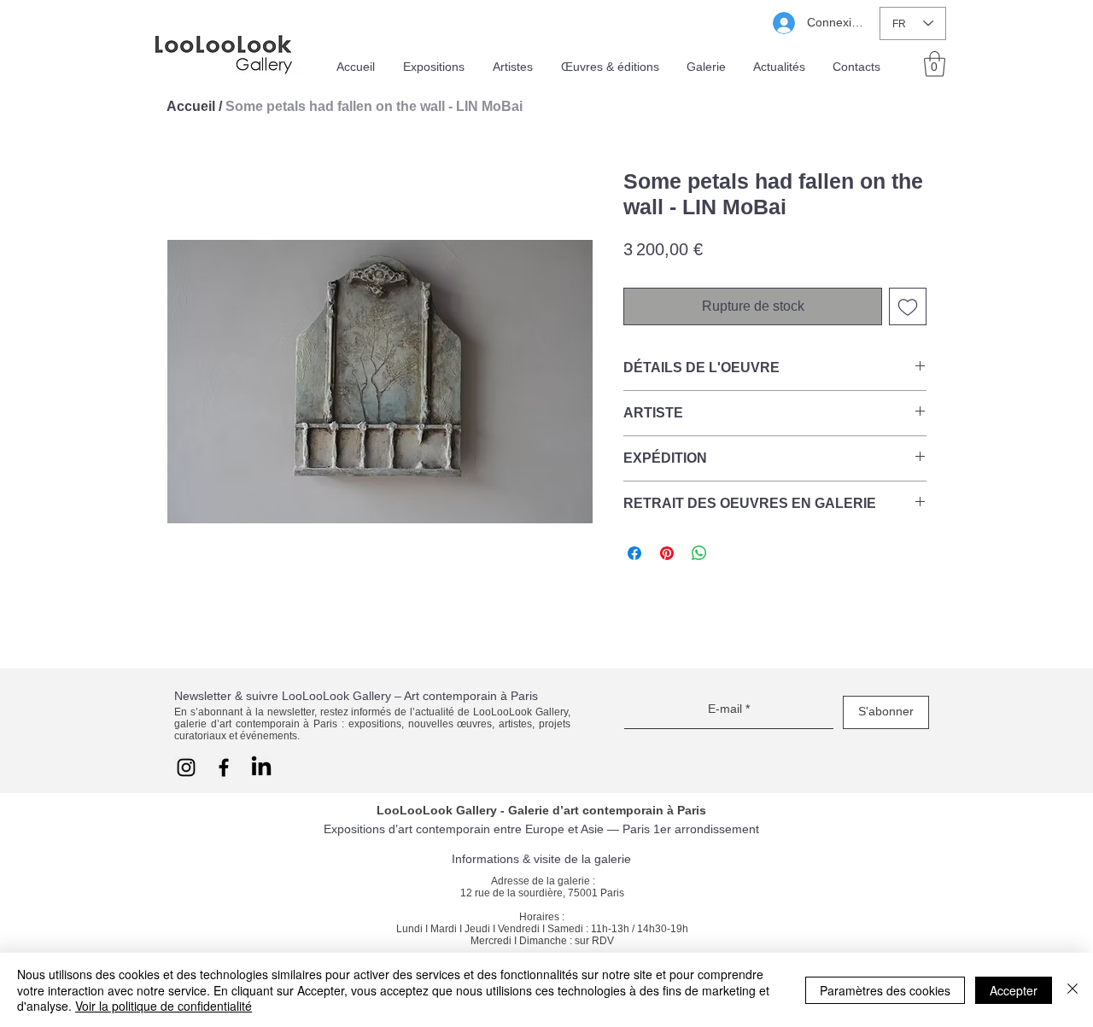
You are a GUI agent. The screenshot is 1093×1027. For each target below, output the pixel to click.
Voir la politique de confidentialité (163, 1005)
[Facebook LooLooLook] (224, 767)
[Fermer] (1072, 989)
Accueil (191, 106)
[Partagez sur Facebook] (634, 553)
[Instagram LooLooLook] (186, 767)
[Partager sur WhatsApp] (699, 553)
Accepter (1013, 990)
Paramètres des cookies (885, 990)
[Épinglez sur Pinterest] (667, 553)
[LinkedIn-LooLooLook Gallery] (261, 767)
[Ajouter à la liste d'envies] (907, 306)
